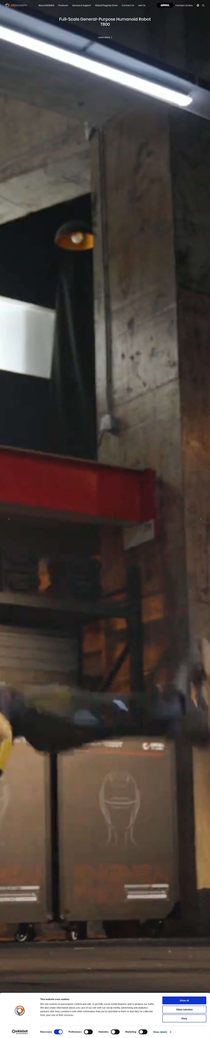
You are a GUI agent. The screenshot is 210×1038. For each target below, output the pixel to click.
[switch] (88, 1031)
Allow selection (184, 1009)
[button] (9, 519)
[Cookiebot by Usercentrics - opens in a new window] (19, 1032)
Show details (160, 1032)
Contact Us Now (184, 5)
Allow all (184, 1000)
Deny (184, 1018)
